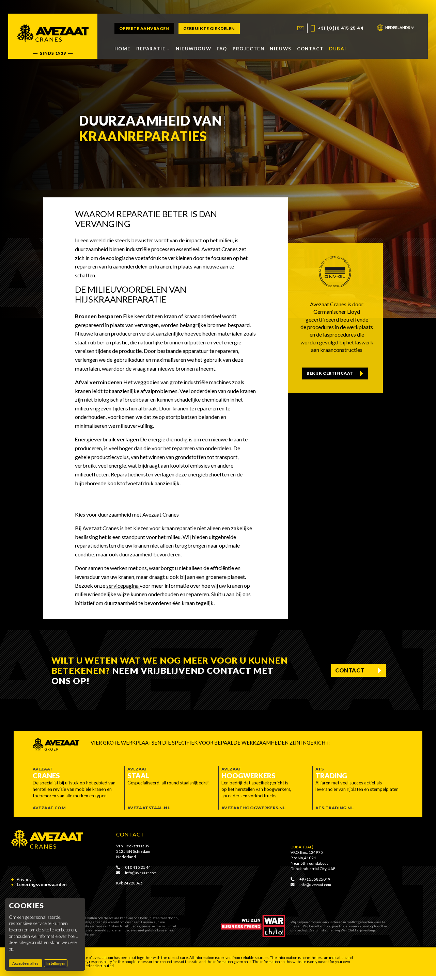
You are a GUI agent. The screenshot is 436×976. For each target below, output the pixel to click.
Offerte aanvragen (144, 28)
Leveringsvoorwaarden (42, 884)
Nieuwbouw (193, 48)
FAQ (222, 48)
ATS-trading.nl (334, 807)
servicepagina (123, 585)
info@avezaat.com (140, 873)
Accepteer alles (27, 963)
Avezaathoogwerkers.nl (253, 807)
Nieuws (281, 48)
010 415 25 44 (137, 867)
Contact (310, 48)
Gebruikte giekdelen (209, 28)
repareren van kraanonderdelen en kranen (123, 266)
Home (122, 48)
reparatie (151, 48)
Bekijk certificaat (330, 373)
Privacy (24, 879)
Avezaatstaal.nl (148, 807)
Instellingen (55, 963)
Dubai (337, 48)
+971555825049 (314, 879)
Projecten (248, 48)
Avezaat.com (49, 807)
